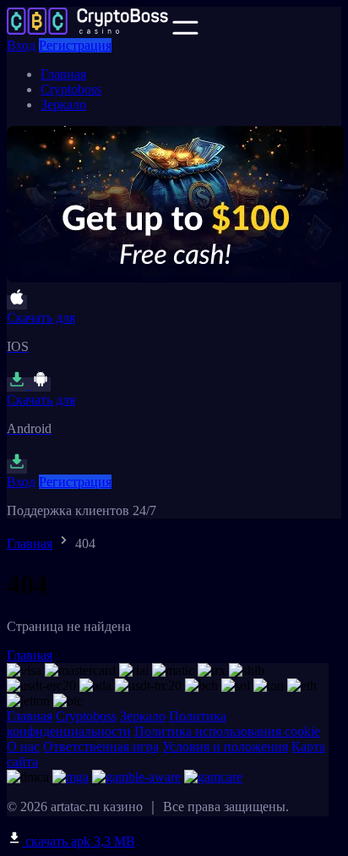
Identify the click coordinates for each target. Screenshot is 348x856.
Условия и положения (225, 746)
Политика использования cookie (227, 731)
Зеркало (63, 104)
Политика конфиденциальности (116, 723)
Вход (21, 45)
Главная (63, 74)
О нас (23, 746)
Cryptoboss (71, 89)
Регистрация (75, 45)
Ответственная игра (101, 746)
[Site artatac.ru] (88, 30)
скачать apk (78, 841)
